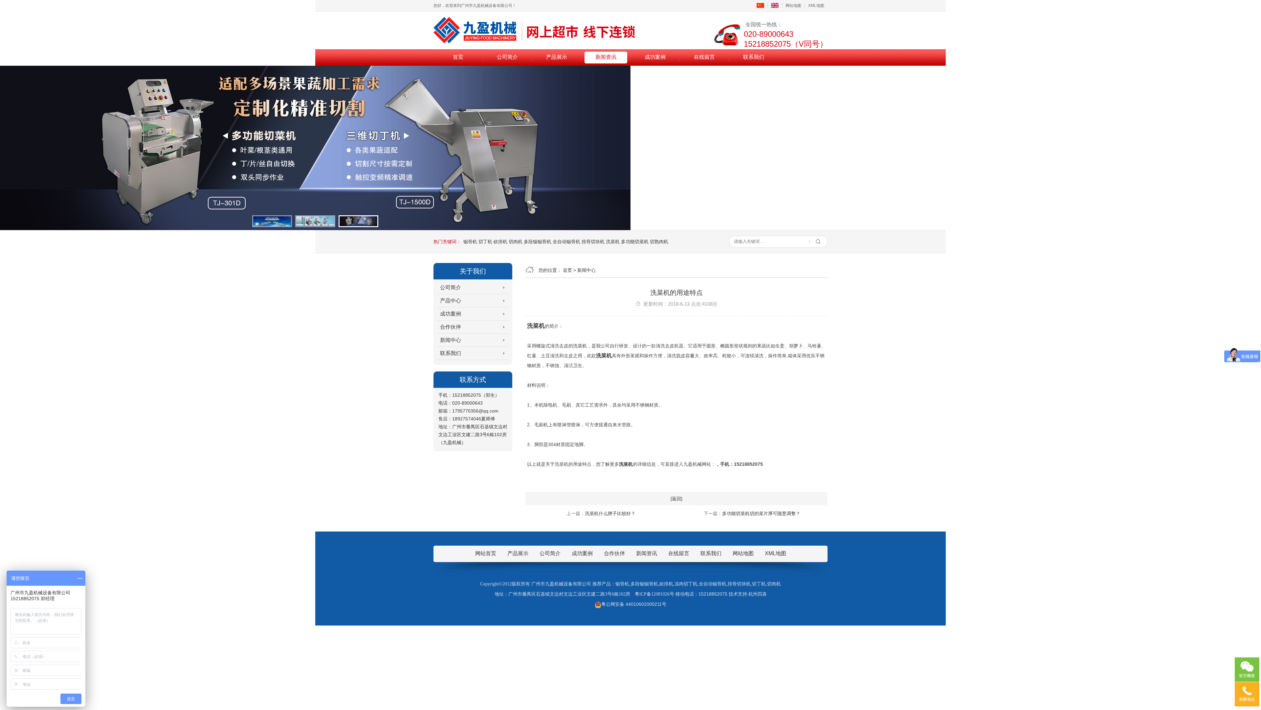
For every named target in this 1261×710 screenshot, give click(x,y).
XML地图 (816, 5)
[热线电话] (1247, 694)
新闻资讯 (605, 57)
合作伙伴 (450, 327)
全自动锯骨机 (566, 241)
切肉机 (515, 241)
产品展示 (556, 57)
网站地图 (793, 5)
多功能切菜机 (635, 241)
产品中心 (450, 300)
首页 (458, 57)
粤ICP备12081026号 (654, 594)
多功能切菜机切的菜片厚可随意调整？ (761, 513)
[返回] (676, 498)
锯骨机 (470, 241)
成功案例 (655, 57)
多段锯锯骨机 (537, 241)
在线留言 (704, 57)
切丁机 (485, 241)
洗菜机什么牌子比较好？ (610, 513)
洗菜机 (613, 241)
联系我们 (753, 57)
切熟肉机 (659, 241)
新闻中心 (450, 340)
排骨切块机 (593, 241)
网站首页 (485, 553)
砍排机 (500, 241)
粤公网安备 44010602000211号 (633, 604)
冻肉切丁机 (686, 583)
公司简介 (507, 57)
